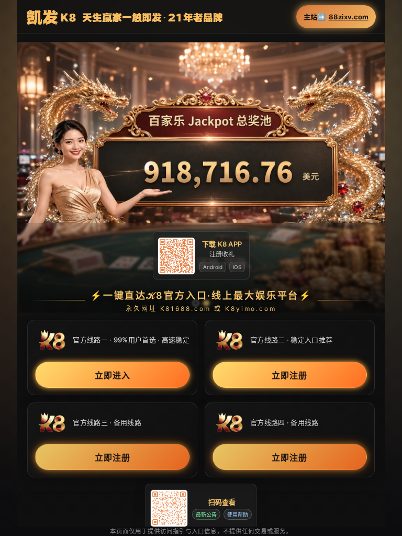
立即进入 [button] (112, 375)
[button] (200, 177)
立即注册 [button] (289, 375)
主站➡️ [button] (336, 17)
